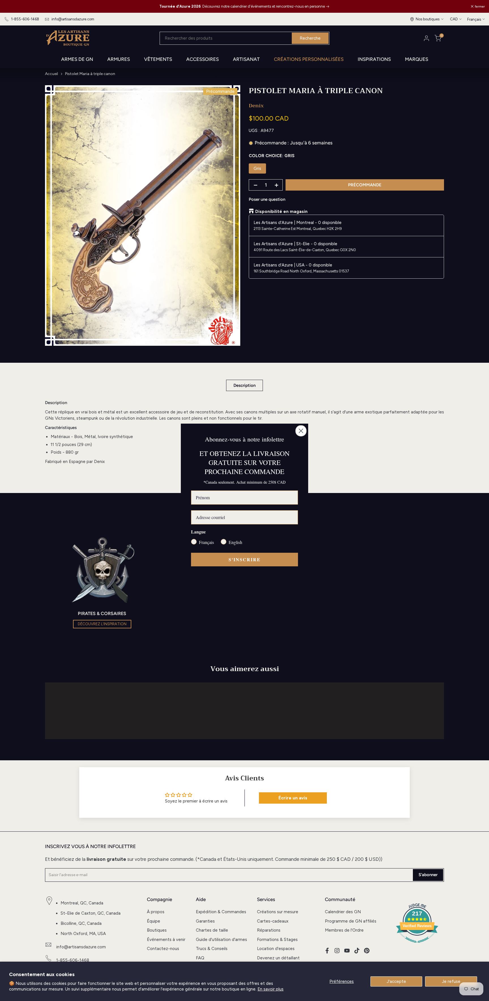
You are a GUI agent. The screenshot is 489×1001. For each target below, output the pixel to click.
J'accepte (396, 981)
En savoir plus (271, 989)
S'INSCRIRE (245, 559)
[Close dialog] (301, 431)
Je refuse (451, 981)
